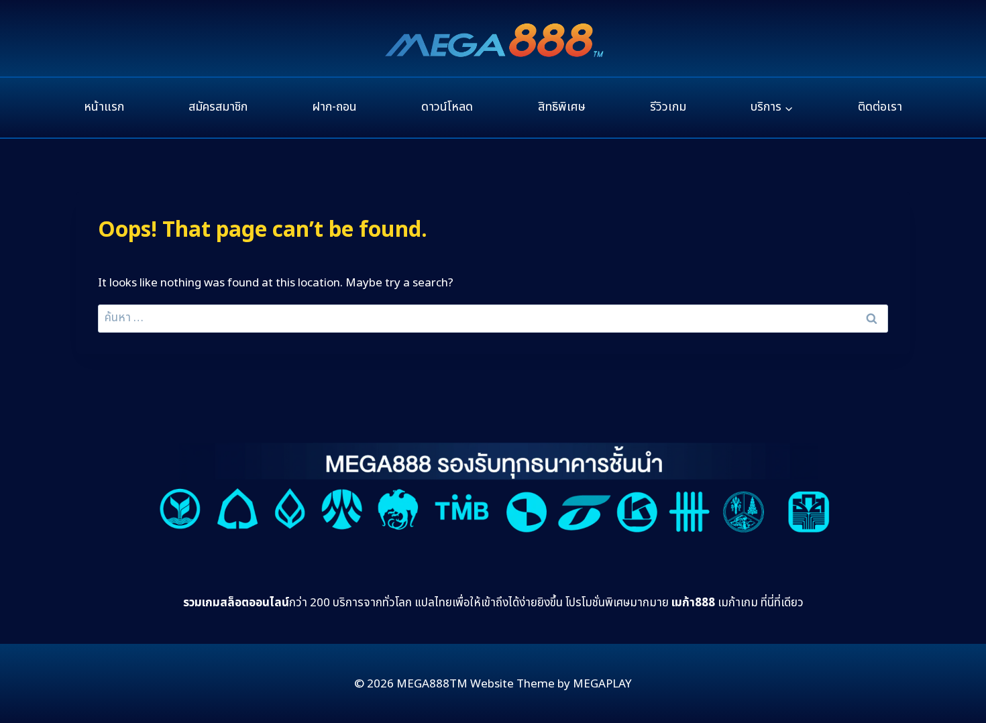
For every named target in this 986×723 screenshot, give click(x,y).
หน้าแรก (104, 107)
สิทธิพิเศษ (562, 107)
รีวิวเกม (668, 107)
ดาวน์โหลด (447, 107)
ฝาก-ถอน (334, 107)
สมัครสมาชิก (218, 107)
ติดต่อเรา (880, 107)
